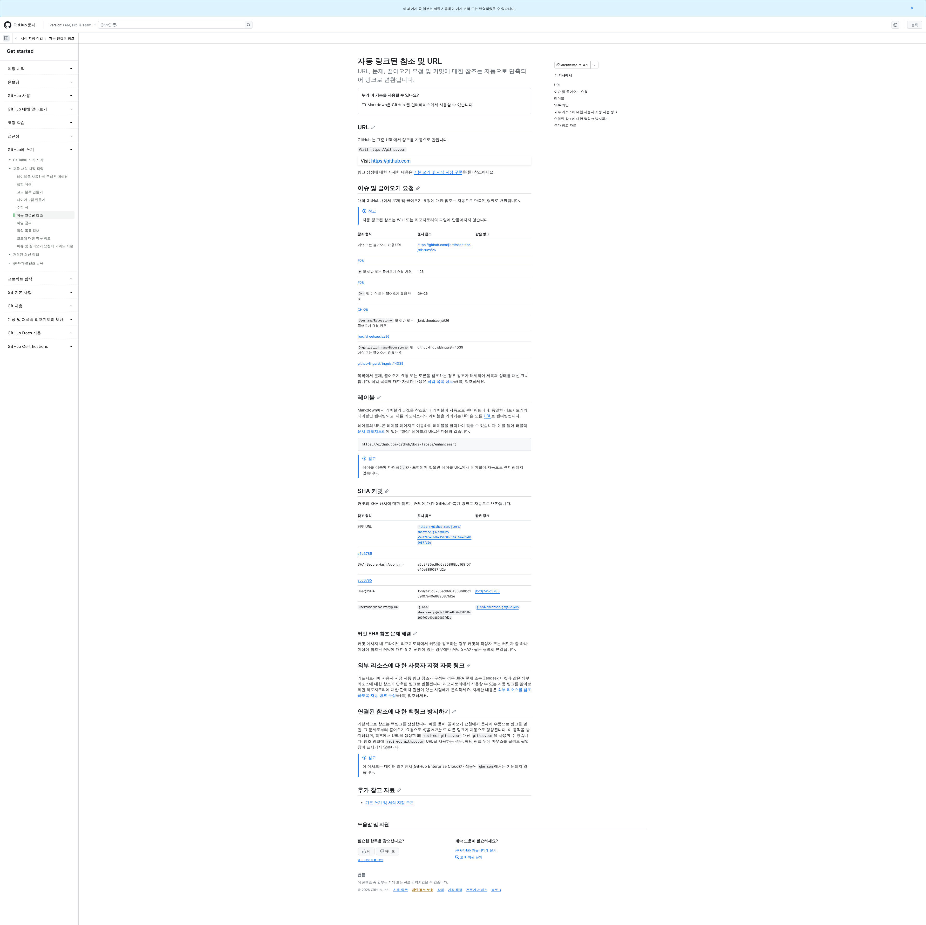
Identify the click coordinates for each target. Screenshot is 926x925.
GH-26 (363, 310)
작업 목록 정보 (440, 381)
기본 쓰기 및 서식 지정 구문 (438, 172)
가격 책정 (455, 890)
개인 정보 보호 (422, 890)
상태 (440, 890)
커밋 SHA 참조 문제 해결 (384, 634)
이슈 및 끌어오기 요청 (386, 188)
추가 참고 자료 (376, 790)
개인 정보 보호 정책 (370, 860)
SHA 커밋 (370, 490)
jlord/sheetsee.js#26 (373, 336)
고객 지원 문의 (471, 857)
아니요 (390, 851)
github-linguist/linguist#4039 (380, 363)
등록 (914, 25)
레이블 (366, 397)
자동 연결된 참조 (62, 38)
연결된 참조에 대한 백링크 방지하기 (404, 711)
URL (363, 127)
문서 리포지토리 (372, 431)
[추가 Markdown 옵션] (594, 65)
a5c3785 (365, 553)
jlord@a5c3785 (487, 591)
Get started (20, 51)
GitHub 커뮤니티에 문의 (478, 850)
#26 (361, 261)
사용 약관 (400, 890)
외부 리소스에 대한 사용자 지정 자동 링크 (411, 665)
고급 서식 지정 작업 (28, 38)
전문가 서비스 (476, 890)
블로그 (496, 890)
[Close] (912, 8)
